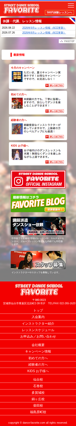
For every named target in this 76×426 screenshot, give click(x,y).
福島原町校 (38, 412)
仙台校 (38, 379)
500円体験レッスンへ (59, 12)
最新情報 (19, 54)
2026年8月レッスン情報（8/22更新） (44, 32)
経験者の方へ (38, 364)
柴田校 (38, 405)
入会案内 (38, 317)
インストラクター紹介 (38, 323)
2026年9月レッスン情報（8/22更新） (44, 27)
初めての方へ (38, 358)
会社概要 (38, 345)
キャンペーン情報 (38, 351)
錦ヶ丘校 (38, 399)
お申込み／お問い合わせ (38, 336)
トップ (38, 310)
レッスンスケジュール (38, 330)
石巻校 (38, 386)
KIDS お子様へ (38, 371)
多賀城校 (38, 392)
